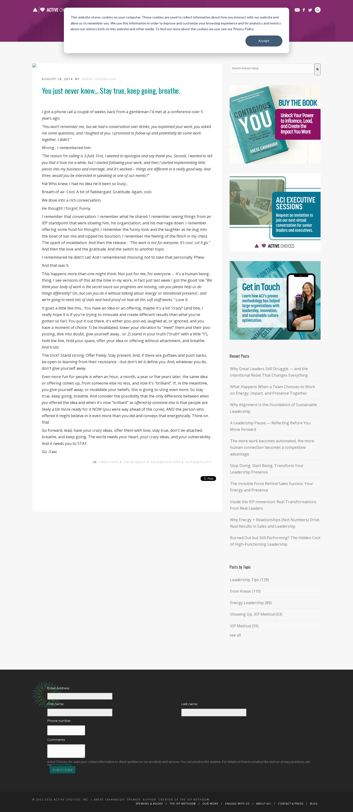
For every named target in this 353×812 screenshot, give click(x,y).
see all (235, 635)
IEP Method (244, 626)
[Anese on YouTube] (297, 10)
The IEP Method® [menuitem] (183, 803)
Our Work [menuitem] (210, 803)
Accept (263, 41)
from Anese (135, 462)
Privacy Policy (62, 765)
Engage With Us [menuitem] (237, 803)
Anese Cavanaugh (99, 79)
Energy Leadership (251, 602)
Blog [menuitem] (314, 803)
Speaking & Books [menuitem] (149, 803)
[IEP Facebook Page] (304, 10)
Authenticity (198, 462)
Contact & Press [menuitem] (290, 803)
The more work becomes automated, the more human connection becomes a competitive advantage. (272, 447)
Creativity (109, 462)
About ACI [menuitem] (263, 803)
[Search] (317, 69)
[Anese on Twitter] (310, 10)
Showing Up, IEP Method (256, 614)
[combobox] (272, 68)
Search (318, 10)
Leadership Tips (166, 462)
